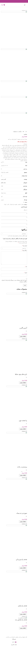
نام (26, 266)
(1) (21, 471)
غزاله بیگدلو (3, 182)
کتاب (8, 204)
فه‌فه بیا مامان (22, 606)
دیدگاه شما (24, 250)
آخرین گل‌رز (23, 328)
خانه (26, 131)
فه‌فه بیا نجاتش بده (21, 620)
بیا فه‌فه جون (23, 420)
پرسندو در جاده (22, 467)
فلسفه (19, 204)
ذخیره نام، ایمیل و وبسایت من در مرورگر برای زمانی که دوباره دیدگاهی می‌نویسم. (14, 281)
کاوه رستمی (3, 179)
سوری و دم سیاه (22, 513)
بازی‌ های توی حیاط (21, 374)
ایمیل (25, 272)
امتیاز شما (24, 245)
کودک (5, 204)
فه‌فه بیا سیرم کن (21, 559)
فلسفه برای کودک (13, 204)
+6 (23, 131)
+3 (26, 377)
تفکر (22, 204)
